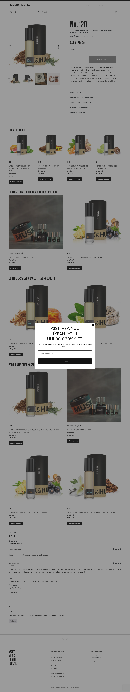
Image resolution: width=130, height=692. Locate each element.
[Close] (93, 325)
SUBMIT (65, 361)
